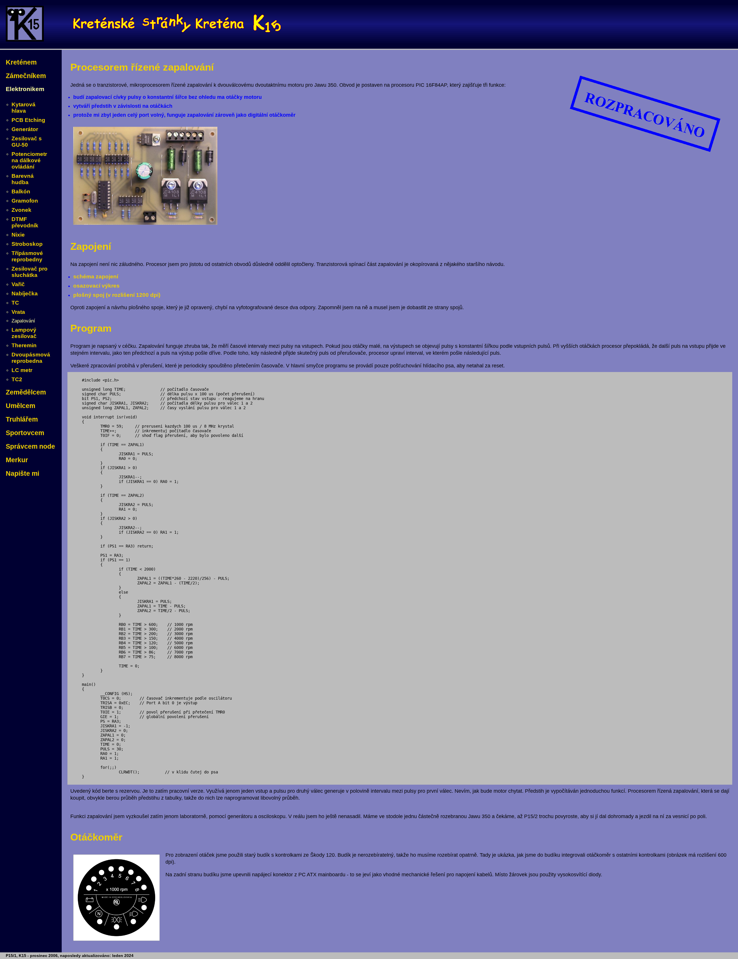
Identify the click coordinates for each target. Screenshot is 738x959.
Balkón (21, 191)
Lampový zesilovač (24, 333)
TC (15, 303)
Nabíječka (25, 293)
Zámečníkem (26, 76)
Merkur (17, 460)
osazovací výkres (96, 286)
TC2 (17, 379)
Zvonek (21, 210)
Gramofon (25, 201)
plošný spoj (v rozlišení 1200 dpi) (116, 295)
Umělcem (20, 405)
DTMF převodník (25, 222)
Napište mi (22, 473)
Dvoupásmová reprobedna (31, 358)
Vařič (18, 284)
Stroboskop (27, 244)
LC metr (22, 370)
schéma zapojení (95, 276)
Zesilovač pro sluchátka (30, 272)
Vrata (18, 312)
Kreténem (21, 62)
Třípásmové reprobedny (27, 256)
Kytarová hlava (23, 107)
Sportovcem (25, 433)
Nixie (18, 235)
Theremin (24, 345)
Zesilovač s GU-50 (27, 141)
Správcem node (30, 446)
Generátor (25, 129)
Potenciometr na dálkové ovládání (29, 160)
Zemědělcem (26, 392)
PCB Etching (28, 120)
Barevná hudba (23, 179)
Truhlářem (22, 419)
